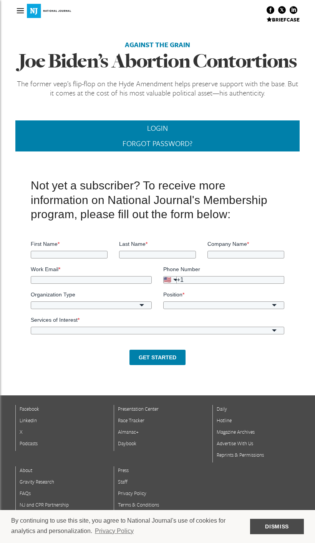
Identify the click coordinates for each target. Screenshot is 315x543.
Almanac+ (128, 431)
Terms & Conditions (138, 504)
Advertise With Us (235, 443)
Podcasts (29, 443)
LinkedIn (28, 420)
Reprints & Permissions (240, 454)
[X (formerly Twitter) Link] (282, 10)
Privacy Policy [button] (114, 531)
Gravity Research (37, 481)
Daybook (127, 443)
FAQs (25, 493)
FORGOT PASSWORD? (157, 143)
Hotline (224, 420)
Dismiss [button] (277, 526)
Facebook (29, 408)
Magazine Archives (236, 431)
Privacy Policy (132, 493)
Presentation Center (138, 408)
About (26, 470)
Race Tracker (131, 420)
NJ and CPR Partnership (44, 504)
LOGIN (157, 128)
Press (123, 470)
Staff (123, 481)
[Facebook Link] (270, 10)
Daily (222, 408)
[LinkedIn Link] (293, 10)
